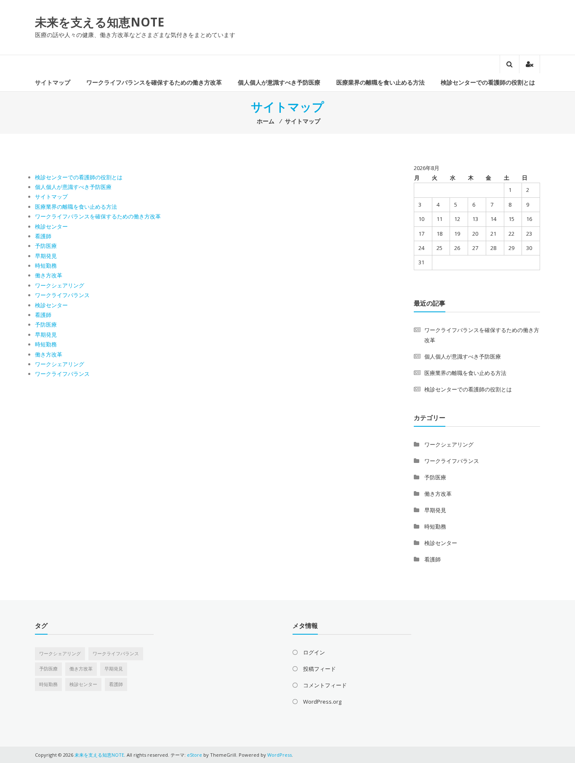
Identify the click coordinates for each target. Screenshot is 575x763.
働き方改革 (48, 275)
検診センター (51, 226)
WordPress (279, 755)
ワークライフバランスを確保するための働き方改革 (154, 82)
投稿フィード (319, 669)
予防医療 (46, 246)
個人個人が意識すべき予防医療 (279, 82)
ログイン (314, 652)
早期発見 (46, 256)
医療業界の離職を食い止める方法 (380, 82)
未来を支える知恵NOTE (99, 22)
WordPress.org (322, 701)
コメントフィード (325, 685)
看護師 (43, 236)
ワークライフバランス (62, 295)
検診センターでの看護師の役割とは (488, 82)
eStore (194, 755)
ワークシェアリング (59, 285)
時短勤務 (46, 265)
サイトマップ (52, 82)
